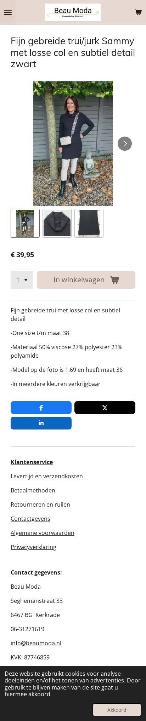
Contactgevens (30, 519)
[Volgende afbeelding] (125, 144)
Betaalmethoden (33, 490)
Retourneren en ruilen (40, 504)
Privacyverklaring (33, 547)
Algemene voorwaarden (42, 533)
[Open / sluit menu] (8, 12)
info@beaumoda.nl (36, 643)
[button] (25, 223)
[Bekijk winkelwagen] (138, 12)
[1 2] (22, 280)
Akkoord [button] (117, 709)
